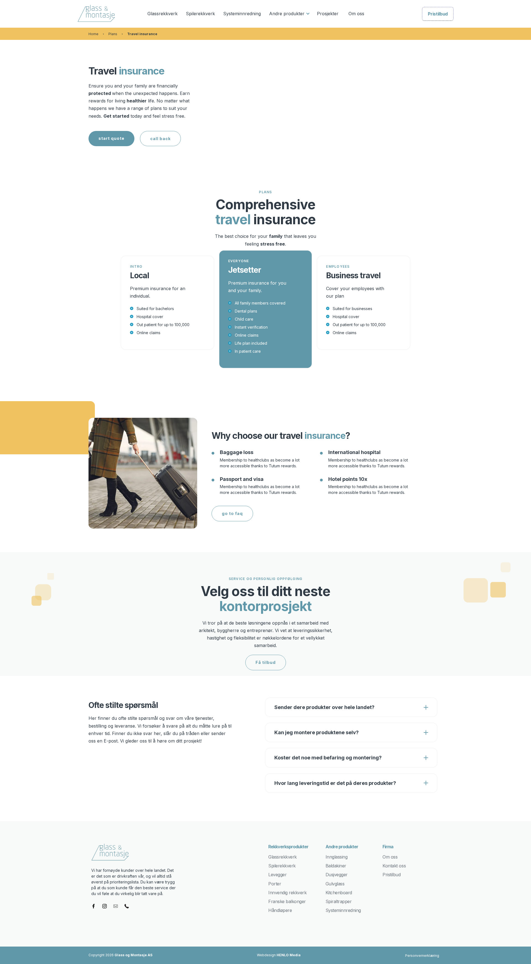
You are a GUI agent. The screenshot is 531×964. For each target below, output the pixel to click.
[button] (289, 13)
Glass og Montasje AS (133, 955)
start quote (111, 138)
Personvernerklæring (422, 955)
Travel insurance (142, 34)
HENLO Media (289, 955)
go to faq (232, 513)
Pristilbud (438, 14)
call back (160, 138)
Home (93, 34)
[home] (99, 13)
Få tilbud (266, 662)
